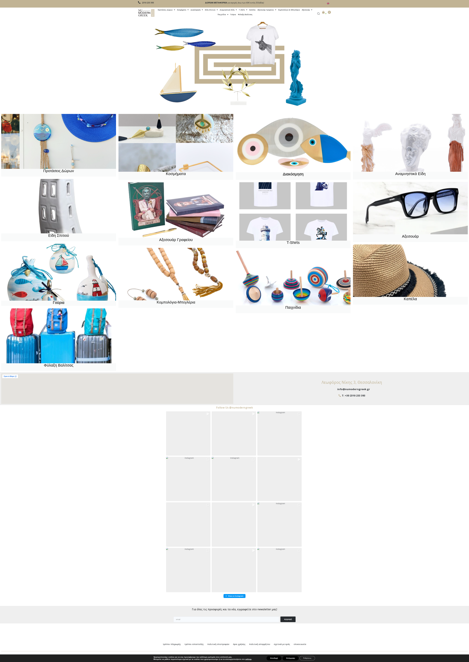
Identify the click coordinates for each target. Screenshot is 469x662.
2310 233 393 (148, 2)
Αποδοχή (274, 658)
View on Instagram (236, 596)
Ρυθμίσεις (307, 658)
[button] (188, 433)
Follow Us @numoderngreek (234, 407)
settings (248, 659)
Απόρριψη (290, 658)
